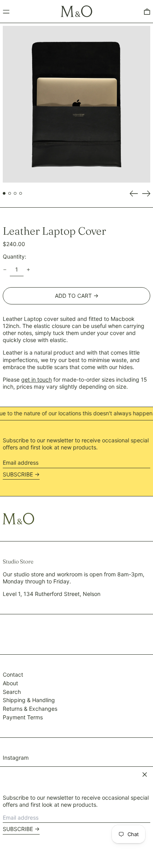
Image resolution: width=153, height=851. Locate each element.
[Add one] (28, 270)
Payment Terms (23, 717)
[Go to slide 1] (4, 193)
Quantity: (14, 256)
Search (12, 691)
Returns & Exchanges (30, 708)
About (10, 683)
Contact (13, 674)
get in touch (36, 379)
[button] (76, 104)
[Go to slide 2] (9, 193)
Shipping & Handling (29, 700)
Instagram (16, 757)
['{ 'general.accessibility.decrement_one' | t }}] (5, 270)
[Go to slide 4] (20, 193)
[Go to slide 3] (15, 193)
